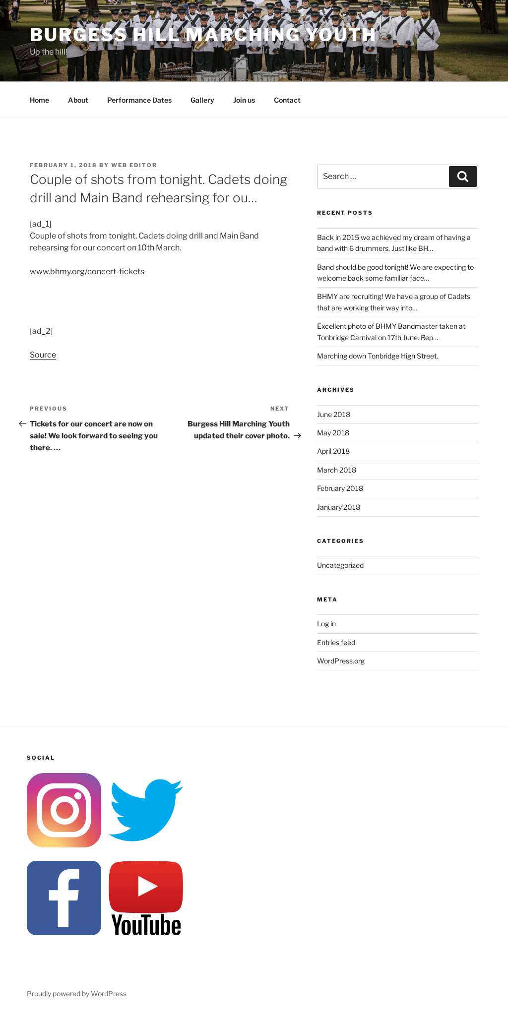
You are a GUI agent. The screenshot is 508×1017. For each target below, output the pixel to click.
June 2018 (333, 414)
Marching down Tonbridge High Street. (377, 356)
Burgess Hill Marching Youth (203, 35)
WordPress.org (341, 661)
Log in (326, 623)
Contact (287, 100)
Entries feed (336, 642)
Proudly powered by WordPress (77, 993)
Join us (244, 100)
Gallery (202, 100)
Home (39, 100)
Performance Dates (139, 100)
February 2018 (340, 488)
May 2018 (333, 432)
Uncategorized (340, 565)
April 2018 (333, 451)
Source (43, 354)
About (78, 100)
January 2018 (338, 507)
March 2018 (336, 470)
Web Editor (134, 165)
